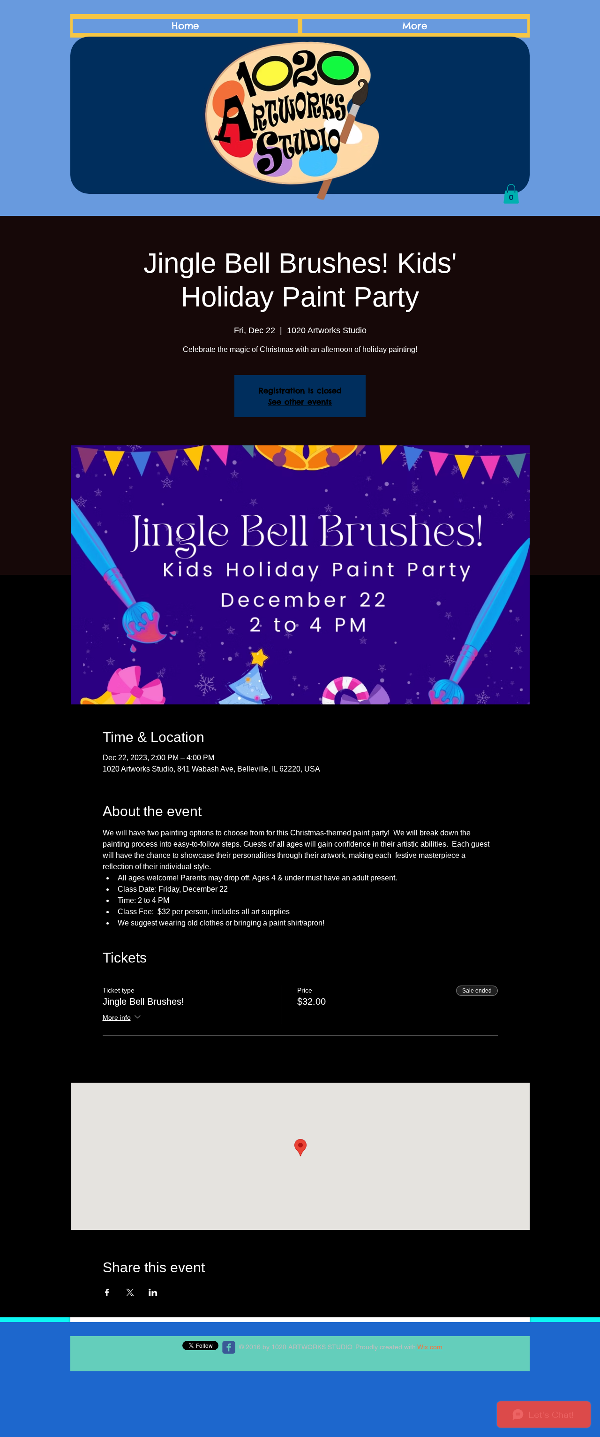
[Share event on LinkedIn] (153, 1292)
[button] (511, 194)
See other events (300, 401)
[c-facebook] (228, 1347)
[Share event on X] (130, 1292)
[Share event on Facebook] (107, 1292)
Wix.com (429, 1347)
